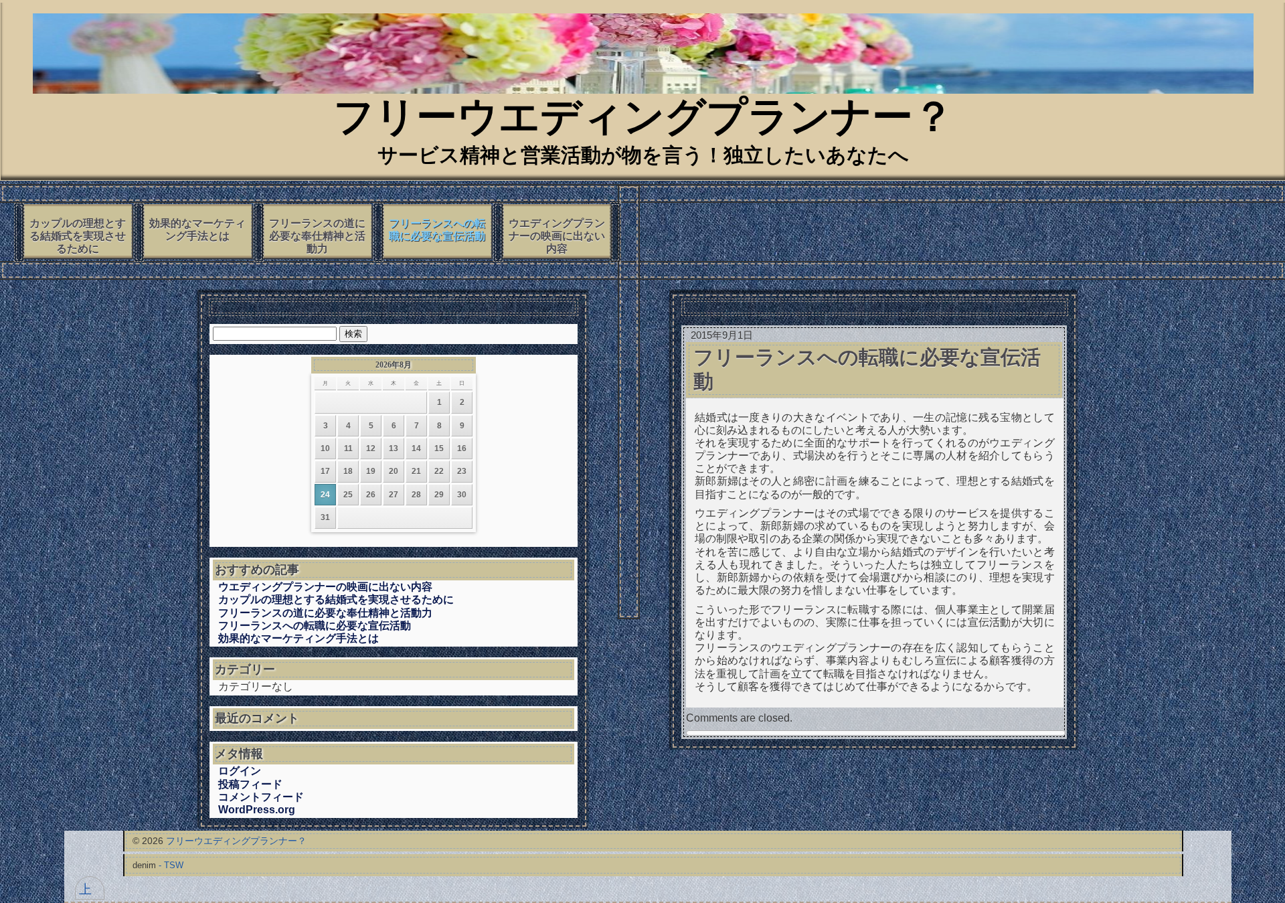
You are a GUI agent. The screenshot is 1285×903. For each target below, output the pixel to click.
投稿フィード (250, 784)
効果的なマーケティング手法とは (197, 230)
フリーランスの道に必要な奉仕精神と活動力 (317, 236)
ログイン (239, 770)
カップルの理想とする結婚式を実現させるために (77, 236)
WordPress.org (256, 809)
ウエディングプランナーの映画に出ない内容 (557, 236)
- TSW (171, 865)
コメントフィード (261, 797)
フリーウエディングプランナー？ (643, 120)
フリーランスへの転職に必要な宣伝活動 (437, 230)
